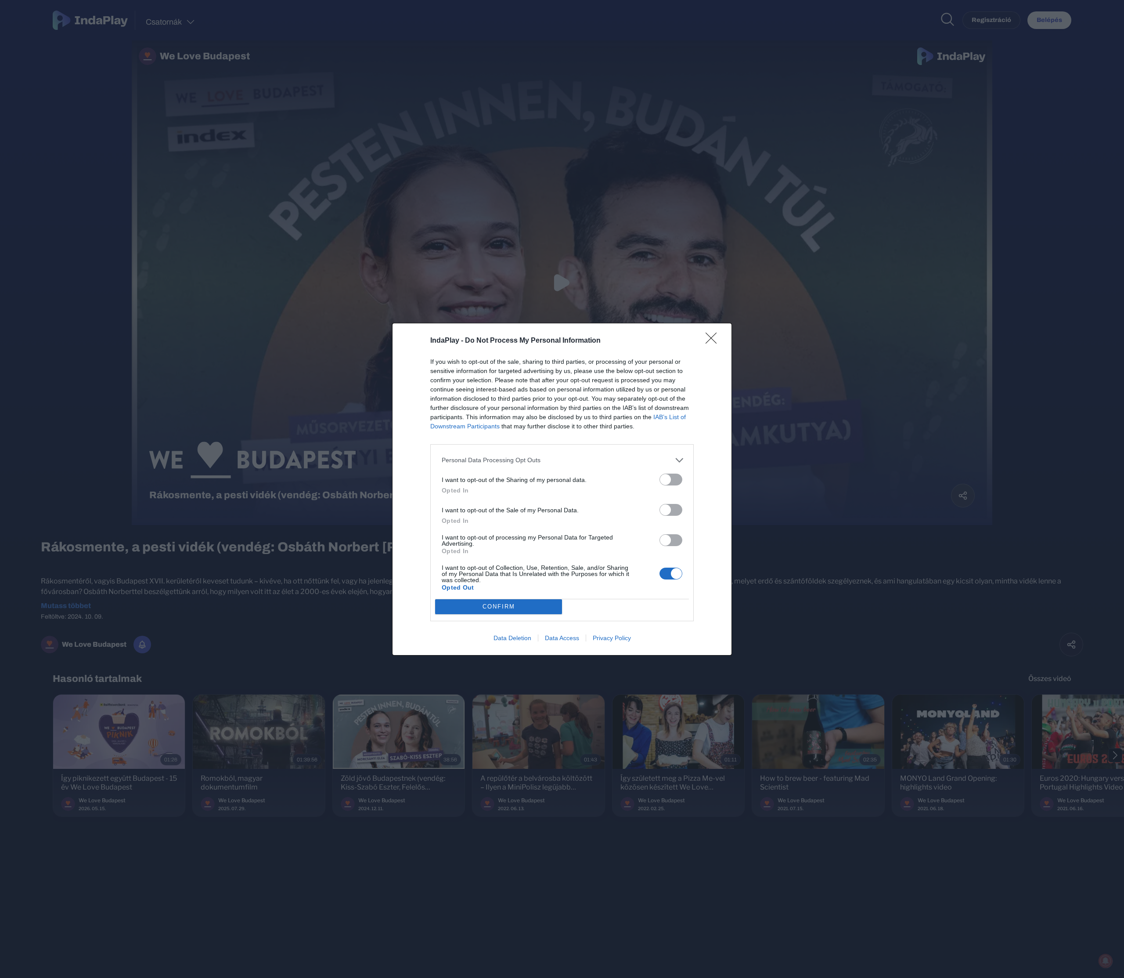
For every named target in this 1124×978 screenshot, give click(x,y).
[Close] (714, 341)
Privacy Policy (612, 637)
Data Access (562, 637)
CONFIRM (499, 606)
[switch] (670, 479)
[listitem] (562, 460)
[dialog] (562, 489)
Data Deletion (512, 637)
